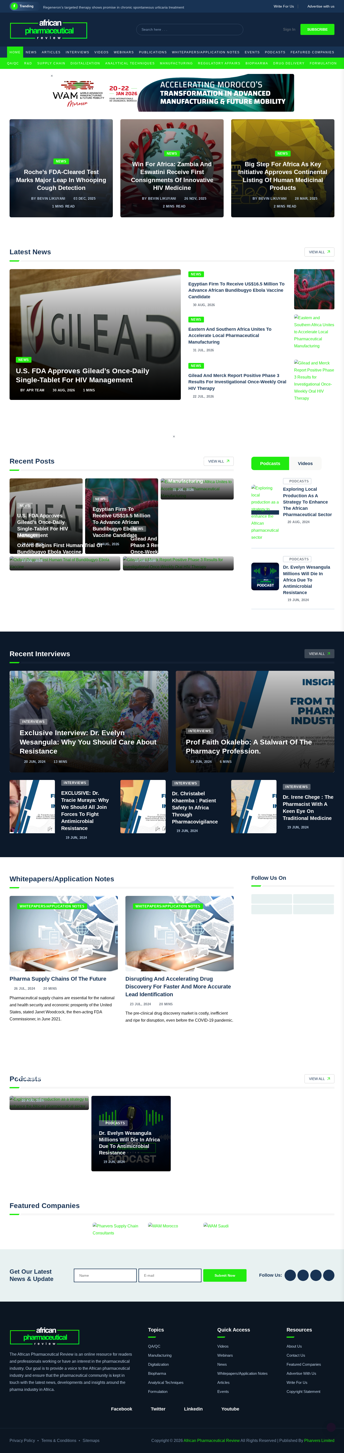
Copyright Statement (303, 1391)
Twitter (158, 1409)
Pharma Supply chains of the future (58, 979)
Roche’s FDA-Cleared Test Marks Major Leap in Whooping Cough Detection (61, 180)
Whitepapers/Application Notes (206, 52)
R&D (28, 63)
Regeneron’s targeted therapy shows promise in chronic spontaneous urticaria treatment (113, 6)
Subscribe (317, 29)
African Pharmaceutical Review (212, 1440)
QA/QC (13, 63)
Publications (153, 52)
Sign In (289, 29)
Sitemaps (91, 1440)
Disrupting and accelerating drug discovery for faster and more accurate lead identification (178, 987)
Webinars (124, 52)
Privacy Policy (22, 1440)
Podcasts (275, 52)
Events (252, 52)
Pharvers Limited (319, 1440)
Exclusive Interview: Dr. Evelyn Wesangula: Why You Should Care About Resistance (88, 742)
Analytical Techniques (130, 63)
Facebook (121, 1409)
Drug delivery (289, 63)
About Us (294, 1346)
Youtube (230, 1409)
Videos (101, 52)
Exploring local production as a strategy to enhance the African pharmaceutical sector (307, 502)
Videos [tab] (305, 463)
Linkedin (193, 1409)
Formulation (323, 63)
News (31, 52)
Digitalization (85, 63)
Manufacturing (176, 63)
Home (15, 52)
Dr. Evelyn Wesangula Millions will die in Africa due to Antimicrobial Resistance (306, 580)
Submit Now (225, 1275)
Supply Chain (51, 63)
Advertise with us (319, 6)
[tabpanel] (292, 543)
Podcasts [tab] (270, 463)
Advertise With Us (301, 1373)
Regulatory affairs (219, 63)
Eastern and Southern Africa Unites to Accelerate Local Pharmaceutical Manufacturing (229, 335)
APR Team (35, 390)
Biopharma (257, 63)
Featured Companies (312, 52)
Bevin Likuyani (51, 198)
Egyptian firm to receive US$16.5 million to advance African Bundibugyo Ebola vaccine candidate (236, 290)
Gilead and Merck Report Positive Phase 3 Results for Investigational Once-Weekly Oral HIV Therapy (237, 382)
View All (317, 252)
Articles (51, 52)
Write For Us (282, 6)
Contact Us (296, 1355)
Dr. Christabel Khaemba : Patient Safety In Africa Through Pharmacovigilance (195, 807)
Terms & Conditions (58, 1440)
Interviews (77, 52)
